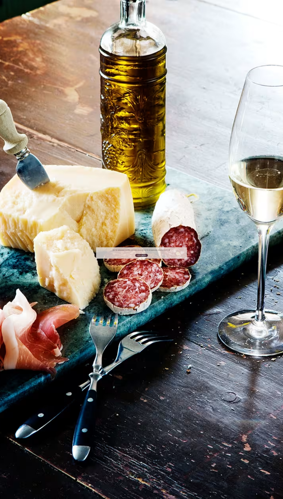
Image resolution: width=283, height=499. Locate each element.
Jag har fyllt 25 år (141, 255)
